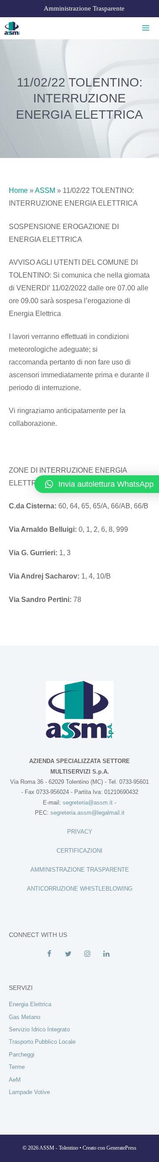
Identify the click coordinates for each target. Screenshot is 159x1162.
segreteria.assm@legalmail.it (87, 812)
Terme (17, 1067)
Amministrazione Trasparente (84, 8)
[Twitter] (68, 954)
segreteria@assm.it (88, 802)
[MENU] (144, 28)
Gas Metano (24, 1017)
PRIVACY (79, 831)
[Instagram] (87, 954)
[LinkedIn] (106, 954)
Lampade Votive (29, 1092)
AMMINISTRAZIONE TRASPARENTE (79, 869)
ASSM (45, 190)
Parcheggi (21, 1054)
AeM (15, 1079)
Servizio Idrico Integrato (39, 1029)
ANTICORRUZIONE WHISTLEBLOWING (79, 888)
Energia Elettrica (30, 1004)
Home (18, 190)
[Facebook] (49, 954)
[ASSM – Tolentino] (12, 28)
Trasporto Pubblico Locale (42, 1041)
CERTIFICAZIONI (79, 850)
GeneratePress (121, 1148)
